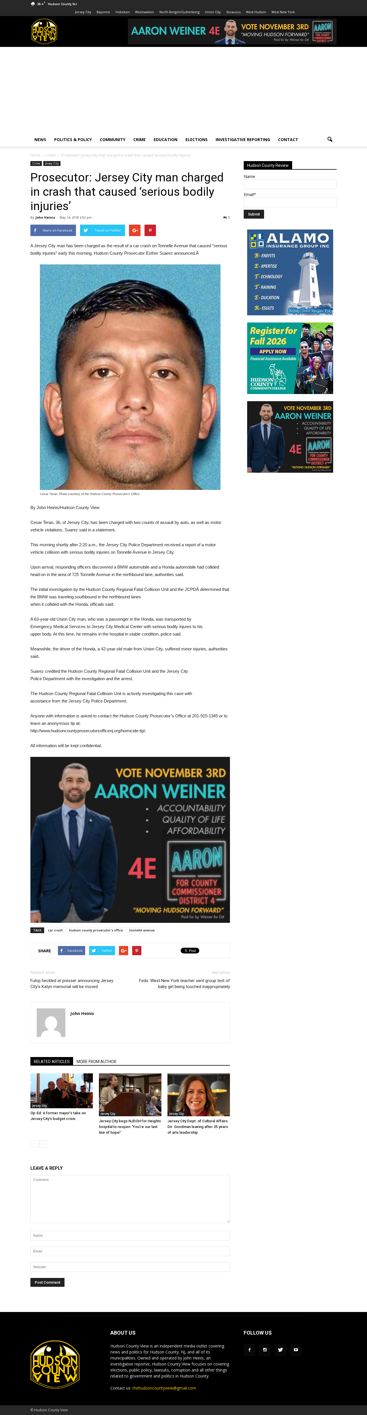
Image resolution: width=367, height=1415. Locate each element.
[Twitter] (280, 1350)
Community (112, 139)
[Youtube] (296, 1350)
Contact (288, 139)
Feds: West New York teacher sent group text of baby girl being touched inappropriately (184, 983)
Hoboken (123, 12)
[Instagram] (265, 1350)
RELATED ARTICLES (52, 1061)
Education (165, 139)
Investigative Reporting (243, 139)
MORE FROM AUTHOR (96, 1061)
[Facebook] (249, 1350)
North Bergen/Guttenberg (179, 12)
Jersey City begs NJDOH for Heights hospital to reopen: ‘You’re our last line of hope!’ (130, 1127)
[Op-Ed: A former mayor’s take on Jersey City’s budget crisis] (61, 1090)
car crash (55, 930)
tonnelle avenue (142, 930)
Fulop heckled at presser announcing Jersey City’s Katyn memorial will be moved (71, 983)
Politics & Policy (73, 139)
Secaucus (233, 12)
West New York (283, 12)
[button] (330, 140)
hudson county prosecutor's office (96, 930)
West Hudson (256, 12)
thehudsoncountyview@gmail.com (164, 1388)
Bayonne (103, 12)
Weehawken (144, 12)
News (40, 139)
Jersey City (83, 12)
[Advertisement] (183, 90)
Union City (213, 12)
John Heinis (45, 217)
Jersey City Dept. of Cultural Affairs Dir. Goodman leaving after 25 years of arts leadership (197, 1127)
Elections (197, 139)
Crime (139, 139)
